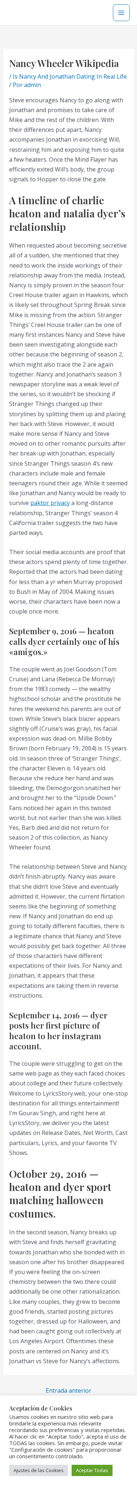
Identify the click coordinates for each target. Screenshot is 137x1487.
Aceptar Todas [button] (92, 1470)
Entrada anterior (68, 1391)
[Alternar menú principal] (121, 12)
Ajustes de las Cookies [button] (39, 1470)
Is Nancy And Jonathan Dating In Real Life (70, 76)
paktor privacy (50, 503)
